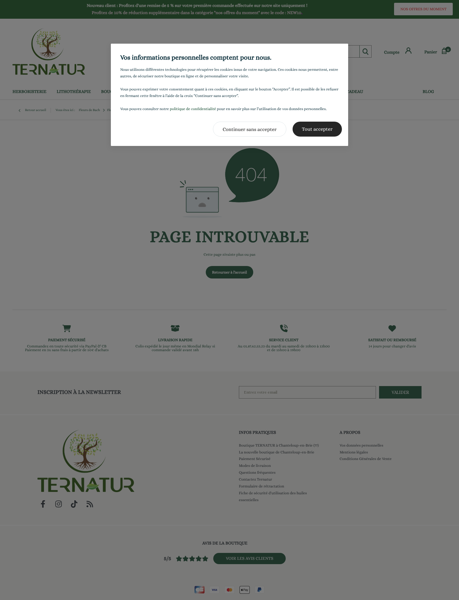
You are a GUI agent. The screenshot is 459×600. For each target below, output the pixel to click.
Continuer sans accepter (250, 129)
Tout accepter (317, 129)
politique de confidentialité (193, 109)
